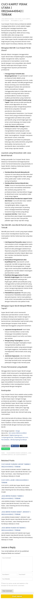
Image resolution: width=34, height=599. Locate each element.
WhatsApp (6, 448)
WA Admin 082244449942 (18, 433)
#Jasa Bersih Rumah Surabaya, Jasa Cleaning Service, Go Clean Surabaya (16, 454)
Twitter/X (24, 446)
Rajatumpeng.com (16, 435)
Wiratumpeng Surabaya (18, 440)
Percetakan (5, 440)
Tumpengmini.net (7, 437)
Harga (18, 431)
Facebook (15, 446)
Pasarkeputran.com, (21, 437)
